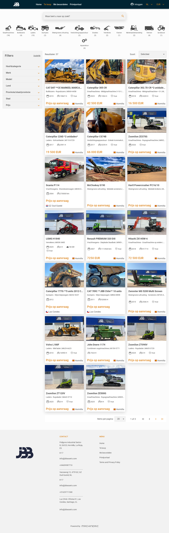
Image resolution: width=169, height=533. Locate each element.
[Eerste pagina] (143, 419)
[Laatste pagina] (162, 419)
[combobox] (152, 54)
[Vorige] (149, 419)
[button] (22, 66)
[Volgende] (156, 419)
